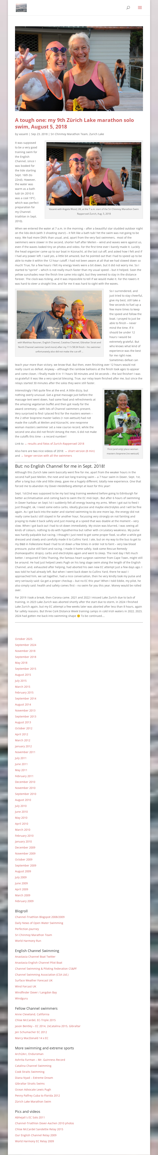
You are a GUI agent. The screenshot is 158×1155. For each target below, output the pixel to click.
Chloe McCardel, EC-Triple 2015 (35, 1020)
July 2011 (21, 758)
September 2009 (25, 865)
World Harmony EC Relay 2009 (34, 1141)
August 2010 (23, 800)
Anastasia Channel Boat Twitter (35, 956)
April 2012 (21, 734)
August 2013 (23, 722)
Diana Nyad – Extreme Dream (34, 1078)
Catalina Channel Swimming (33, 1066)
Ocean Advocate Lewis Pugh (33, 1089)
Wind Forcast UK (25, 986)
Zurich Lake (96, 134)
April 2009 (21, 889)
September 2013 (25, 716)
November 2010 (25, 788)
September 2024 (25, 645)
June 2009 (21, 883)
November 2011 (25, 752)
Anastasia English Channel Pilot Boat (38, 962)
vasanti (23, 134)
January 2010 (23, 841)
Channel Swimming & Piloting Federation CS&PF (46, 968)
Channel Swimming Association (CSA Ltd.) (41, 974)
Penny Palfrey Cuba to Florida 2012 (37, 1095)
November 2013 (25, 710)
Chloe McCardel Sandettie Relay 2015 (39, 1129)
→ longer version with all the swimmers (46, 455)
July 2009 (21, 877)
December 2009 (25, 847)
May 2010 (21, 817)
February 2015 (24, 692)
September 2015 (25, 668)
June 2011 (21, 764)
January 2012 (23, 746)
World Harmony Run (28, 941)
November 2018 (25, 651)
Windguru (21, 998)
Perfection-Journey (27, 929)
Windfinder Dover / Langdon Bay (36, 992)
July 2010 (21, 806)
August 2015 (23, 674)
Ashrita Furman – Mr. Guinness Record (40, 1060)
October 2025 (23, 639)
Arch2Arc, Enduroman (29, 1054)
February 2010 (24, 835)
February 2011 (24, 776)
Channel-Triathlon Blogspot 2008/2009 (40, 917)
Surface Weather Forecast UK (34, 980)
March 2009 (22, 895)
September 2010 (25, 794)
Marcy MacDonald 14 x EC (31, 1038)
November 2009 (25, 853)
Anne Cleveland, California (32, 1014)
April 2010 (21, 823)
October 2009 (23, 859)
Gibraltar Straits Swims (30, 1083)
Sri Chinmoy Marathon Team (69, 134)
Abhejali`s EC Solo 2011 (30, 1117)
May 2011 (21, 770)
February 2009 (24, 901)
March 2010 (22, 829)
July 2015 (21, 680)
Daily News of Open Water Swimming (39, 923)
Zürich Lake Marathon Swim (33, 1101)
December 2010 (25, 782)
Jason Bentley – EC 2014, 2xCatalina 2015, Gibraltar (48, 1026)
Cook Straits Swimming (30, 1072)
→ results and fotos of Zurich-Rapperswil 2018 (54, 443)
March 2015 (22, 686)
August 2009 (23, 871)
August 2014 (23, 704)
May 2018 (21, 662)
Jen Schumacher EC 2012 (31, 1032)
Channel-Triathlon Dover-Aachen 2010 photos (44, 1123)
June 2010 (21, 811)
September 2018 (25, 657)
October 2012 (23, 728)
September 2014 (25, 698)
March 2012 (22, 740)
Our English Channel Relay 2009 (35, 1135)
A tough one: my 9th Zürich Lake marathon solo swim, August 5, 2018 (74, 123)
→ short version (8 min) (80, 451)
